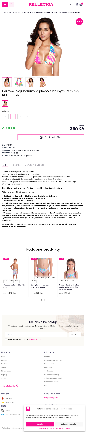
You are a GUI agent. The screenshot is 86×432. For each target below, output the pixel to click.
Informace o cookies (45, 428)
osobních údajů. (35, 339)
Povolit (40, 424)
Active (3, 367)
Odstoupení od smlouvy (53, 360)
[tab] (39, 300)
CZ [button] (70, 4)
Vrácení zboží (49, 364)
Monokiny (4, 360)
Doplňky (4, 375)
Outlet (3, 378)
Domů (4, 12)
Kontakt (47, 357)
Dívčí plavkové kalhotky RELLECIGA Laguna (40, 286)
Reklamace (48, 367)
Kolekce (4, 364)
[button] (5, 4)
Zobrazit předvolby (69, 424)
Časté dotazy (49, 371)
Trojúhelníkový (28, 12)
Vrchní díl (18, 12)
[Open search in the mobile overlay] (11, 4)
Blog (45, 385)
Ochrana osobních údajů (61, 428)
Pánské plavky (6, 371)
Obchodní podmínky (51, 375)
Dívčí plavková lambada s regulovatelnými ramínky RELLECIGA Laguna (69, 287)
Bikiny (10, 12)
